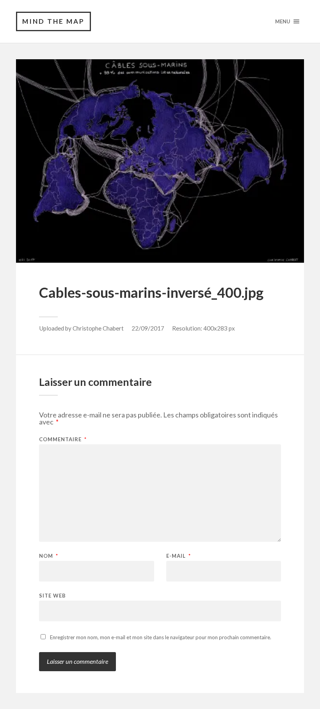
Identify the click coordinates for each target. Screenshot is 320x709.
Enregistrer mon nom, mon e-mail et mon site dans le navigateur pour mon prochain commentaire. (160, 637)
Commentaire (63, 439)
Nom (48, 556)
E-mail (178, 556)
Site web (52, 595)
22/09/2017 (148, 328)
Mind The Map (53, 21)
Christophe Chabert (98, 328)
